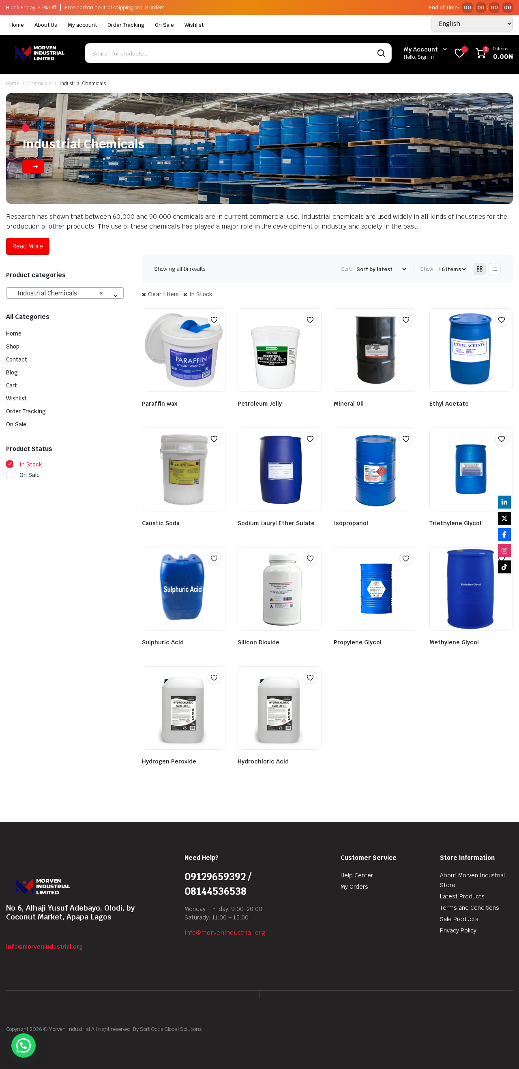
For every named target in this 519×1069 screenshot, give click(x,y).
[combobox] (65, 293)
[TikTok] (504, 566)
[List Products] (495, 269)
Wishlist (194, 24)
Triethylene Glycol (455, 523)
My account (82, 24)
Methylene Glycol (454, 642)
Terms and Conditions (469, 907)
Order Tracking (125, 24)
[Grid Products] (480, 269)
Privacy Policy (458, 930)
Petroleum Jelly (260, 403)
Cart (11, 385)
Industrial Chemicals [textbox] (58, 293)
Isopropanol (351, 523)
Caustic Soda (161, 523)
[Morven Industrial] (39, 52)
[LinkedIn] (504, 502)
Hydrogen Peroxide (169, 761)
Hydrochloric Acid (263, 761)
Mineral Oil (349, 403)
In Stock (201, 294)
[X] (504, 518)
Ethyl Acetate (449, 403)
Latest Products (462, 896)
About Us (45, 24)
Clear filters (163, 294)
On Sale (164, 24)
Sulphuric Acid (163, 642)
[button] (214, 320)
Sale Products (459, 919)
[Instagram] (504, 550)
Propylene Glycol (358, 642)
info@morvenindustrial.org (44, 946)
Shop (12, 346)
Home (16, 24)
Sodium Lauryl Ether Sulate (276, 523)
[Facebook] (504, 534)
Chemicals (39, 83)
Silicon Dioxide (258, 642)
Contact (16, 359)
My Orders (354, 886)
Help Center (357, 875)
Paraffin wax (159, 403)
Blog (12, 372)
